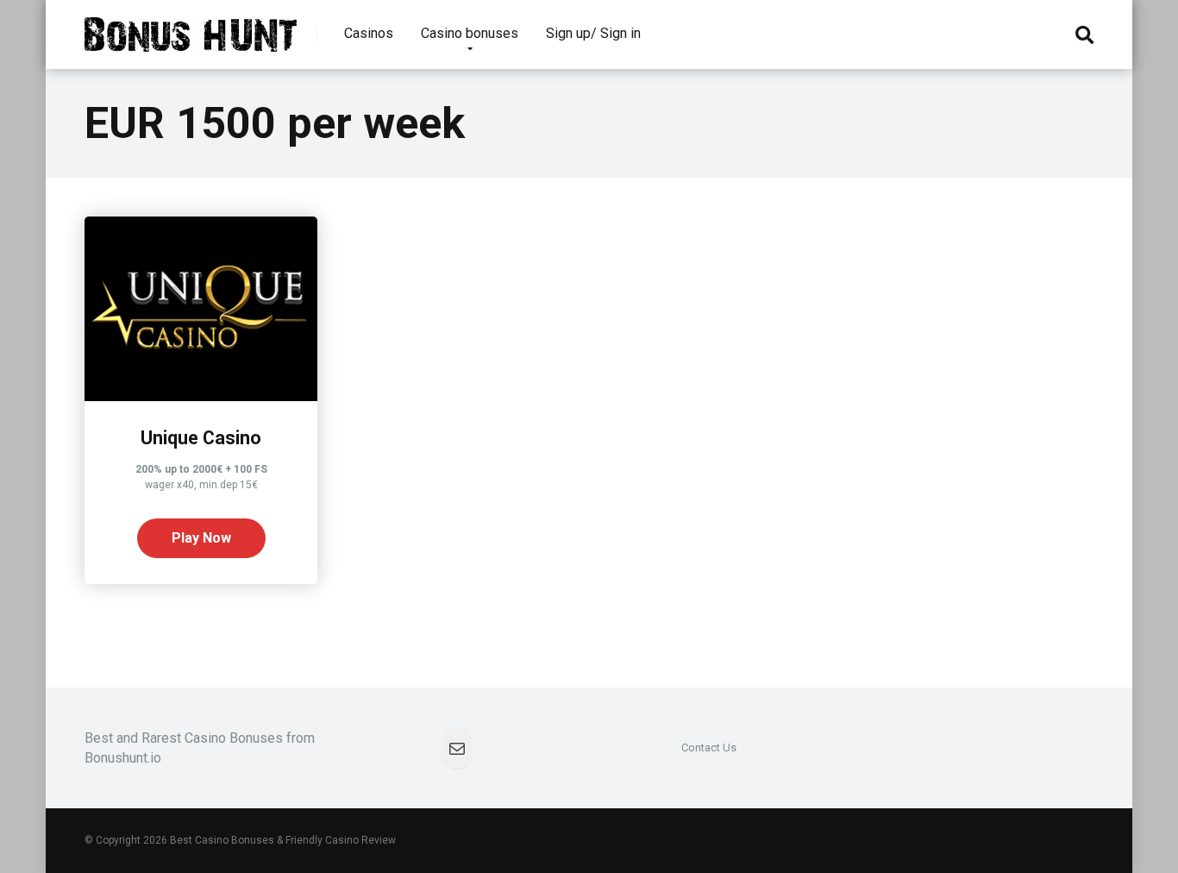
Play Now (201, 538)
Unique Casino (201, 438)
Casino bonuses (469, 33)
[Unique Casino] (201, 396)
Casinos (368, 33)
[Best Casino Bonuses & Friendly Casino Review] (191, 28)
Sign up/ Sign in (593, 33)
